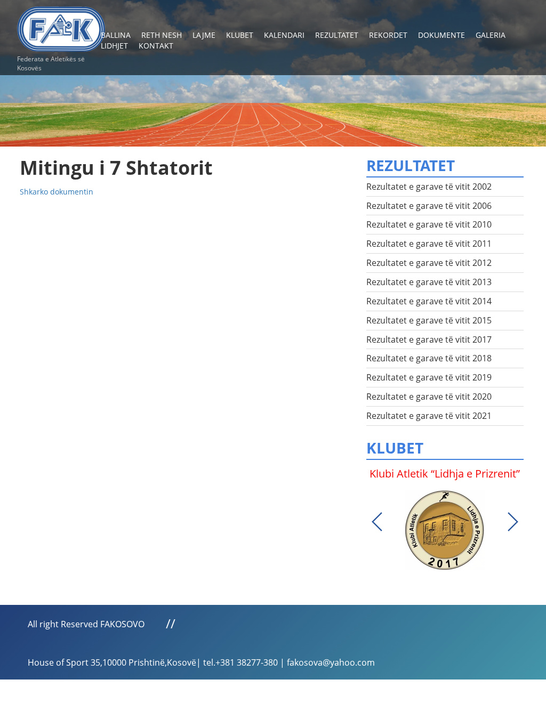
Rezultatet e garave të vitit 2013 (429, 282)
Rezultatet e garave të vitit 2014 (429, 301)
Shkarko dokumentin (56, 192)
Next (513, 521)
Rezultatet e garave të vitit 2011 (429, 243)
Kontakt (156, 46)
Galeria (490, 35)
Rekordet (388, 35)
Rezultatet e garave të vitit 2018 (429, 358)
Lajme (203, 35)
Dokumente (441, 35)
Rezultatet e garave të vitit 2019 (429, 377)
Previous (377, 521)
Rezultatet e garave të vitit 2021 (429, 416)
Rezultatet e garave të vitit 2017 (429, 339)
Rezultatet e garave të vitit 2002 (429, 186)
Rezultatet (336, 35)
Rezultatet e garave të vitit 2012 (429, 263)
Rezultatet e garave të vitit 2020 (429, 396)
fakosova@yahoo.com (331, 662)
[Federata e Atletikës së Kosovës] (61, 25)
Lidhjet (114, 46)
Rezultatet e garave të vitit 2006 (429, 206)
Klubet (239, 35)
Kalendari (284, 35)
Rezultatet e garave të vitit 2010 (429, 224)
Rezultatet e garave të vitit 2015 (429, 320)
